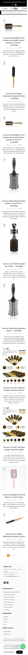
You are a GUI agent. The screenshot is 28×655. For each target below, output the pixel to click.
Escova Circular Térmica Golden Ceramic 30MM (14, 448)
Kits (5, 624)
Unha (5, 621)
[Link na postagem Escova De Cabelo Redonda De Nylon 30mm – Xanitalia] (14, 75)
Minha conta (7, 634)
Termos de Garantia (9, 602)
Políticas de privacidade (9, 594)
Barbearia (6, 616)
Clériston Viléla (12, 48)
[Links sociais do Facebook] (5, 582)
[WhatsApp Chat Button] (23, 646)
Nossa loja (6, 609)
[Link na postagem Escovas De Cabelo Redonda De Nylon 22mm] (14, 521)
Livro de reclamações (9, 597)
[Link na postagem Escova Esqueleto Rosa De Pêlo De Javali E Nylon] (14, 479)
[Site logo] (14, 8)
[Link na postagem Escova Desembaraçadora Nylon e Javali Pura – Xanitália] (14, 177)
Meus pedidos (7, 631)
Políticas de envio (8, 607)
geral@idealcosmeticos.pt (13, 576)
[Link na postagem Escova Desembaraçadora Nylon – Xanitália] (14, 303)
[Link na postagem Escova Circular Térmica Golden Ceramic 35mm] (14, 366)
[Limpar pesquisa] (22, 13)
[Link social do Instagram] (7, 582)
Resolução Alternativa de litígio (11, 592)
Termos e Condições (9, 599)
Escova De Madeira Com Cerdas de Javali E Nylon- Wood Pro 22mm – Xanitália (14, 138)
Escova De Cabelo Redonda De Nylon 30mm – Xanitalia (14, 96)
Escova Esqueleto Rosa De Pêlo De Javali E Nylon (14, 496)
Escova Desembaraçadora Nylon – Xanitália (14, 329)
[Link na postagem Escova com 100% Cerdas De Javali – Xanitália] (14, 241)
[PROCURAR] (25, 12)
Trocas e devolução (8, 604)
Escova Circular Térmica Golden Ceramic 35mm (14, 389)
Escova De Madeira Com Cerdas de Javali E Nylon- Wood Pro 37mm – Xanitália (14, 41)
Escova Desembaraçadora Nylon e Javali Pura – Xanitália (14, 203)
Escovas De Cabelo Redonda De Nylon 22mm (14, 535)
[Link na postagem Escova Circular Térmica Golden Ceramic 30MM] (14, 425)
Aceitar (19, 652)
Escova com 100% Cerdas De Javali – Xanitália (14, 265)
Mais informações (9, 652)
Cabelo (5, 619)
